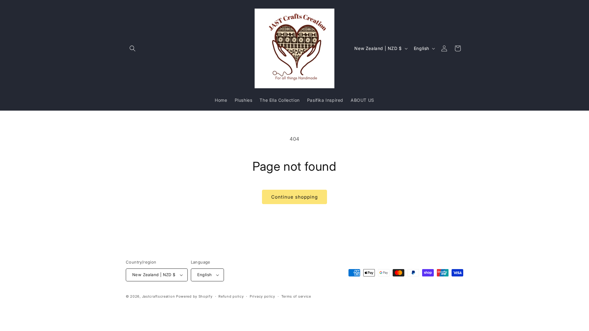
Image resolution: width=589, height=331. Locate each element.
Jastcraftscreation (158, 296)
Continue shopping (294, 197)
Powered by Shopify (194, 296)
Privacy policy (262, 296)
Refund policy (231, 296)
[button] (132, 48)
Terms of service (296, 296)
